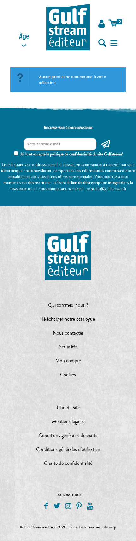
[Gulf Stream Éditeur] (68, 27)
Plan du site (68, 407)
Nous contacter (68, 332)
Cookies (68, 374)
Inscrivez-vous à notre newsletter (68, 128)
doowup (110, 527)
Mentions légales (68, 421)
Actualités (68, 346)
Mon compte (68, 360)
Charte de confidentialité (68, 463)
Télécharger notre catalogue (68, 319)
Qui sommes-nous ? (68, 305)
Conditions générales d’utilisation (68, 449)
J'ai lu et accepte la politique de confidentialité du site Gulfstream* (71, 154)
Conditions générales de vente (68, 435)
